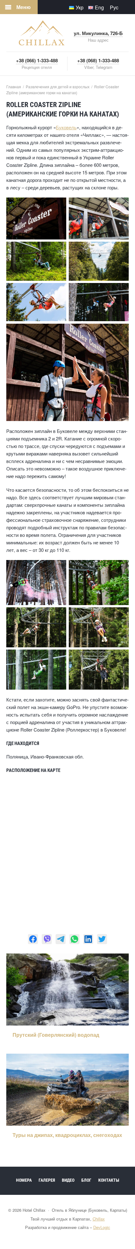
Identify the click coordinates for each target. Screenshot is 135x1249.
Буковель (66, 127)
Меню (23, 7)
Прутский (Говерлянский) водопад (56, 1034)
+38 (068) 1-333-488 (98, 60)
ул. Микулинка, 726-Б (98, 33)
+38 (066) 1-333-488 (37, 60)
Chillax (99, 1219)
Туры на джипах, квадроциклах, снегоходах (67, 1134)
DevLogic (101, 1227)
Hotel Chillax (41, 32)
